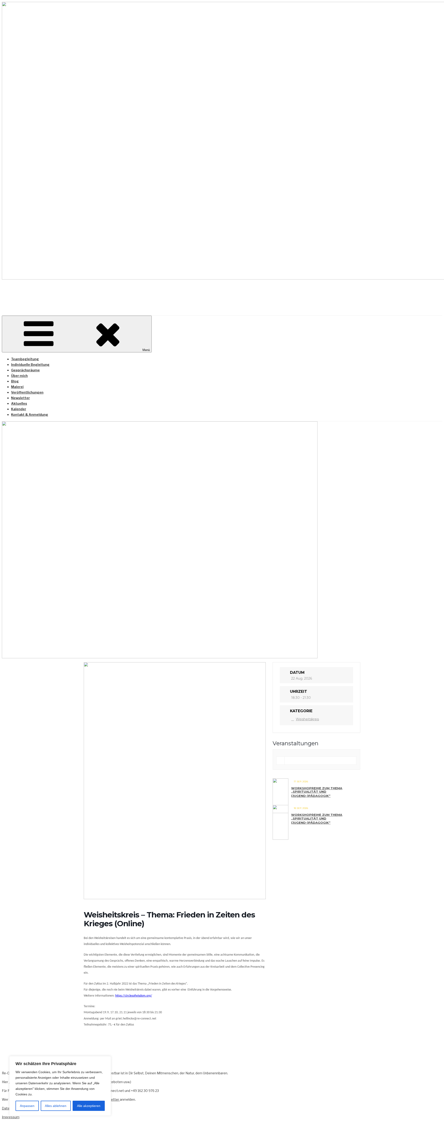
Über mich (19, 376)
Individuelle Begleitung (30, 365)
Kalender (18, 409)
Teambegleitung (25, 359)
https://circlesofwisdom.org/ (133, 996)
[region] (60, 1086)
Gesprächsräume (25, 370)
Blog (15, 381)
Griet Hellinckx (51, 293)
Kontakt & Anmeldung (29, 414)
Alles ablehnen (55, 1106)
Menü (146, 350)
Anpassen (27, 1106)
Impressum (10, 1117)
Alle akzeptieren (88, 1106)
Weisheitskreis (307, 719)
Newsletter (20, 398)
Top (433, 1114)
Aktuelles (19, 403)
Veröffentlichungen (27, 392)
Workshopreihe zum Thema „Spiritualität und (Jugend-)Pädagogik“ (316, 792)
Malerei (17, 387)
